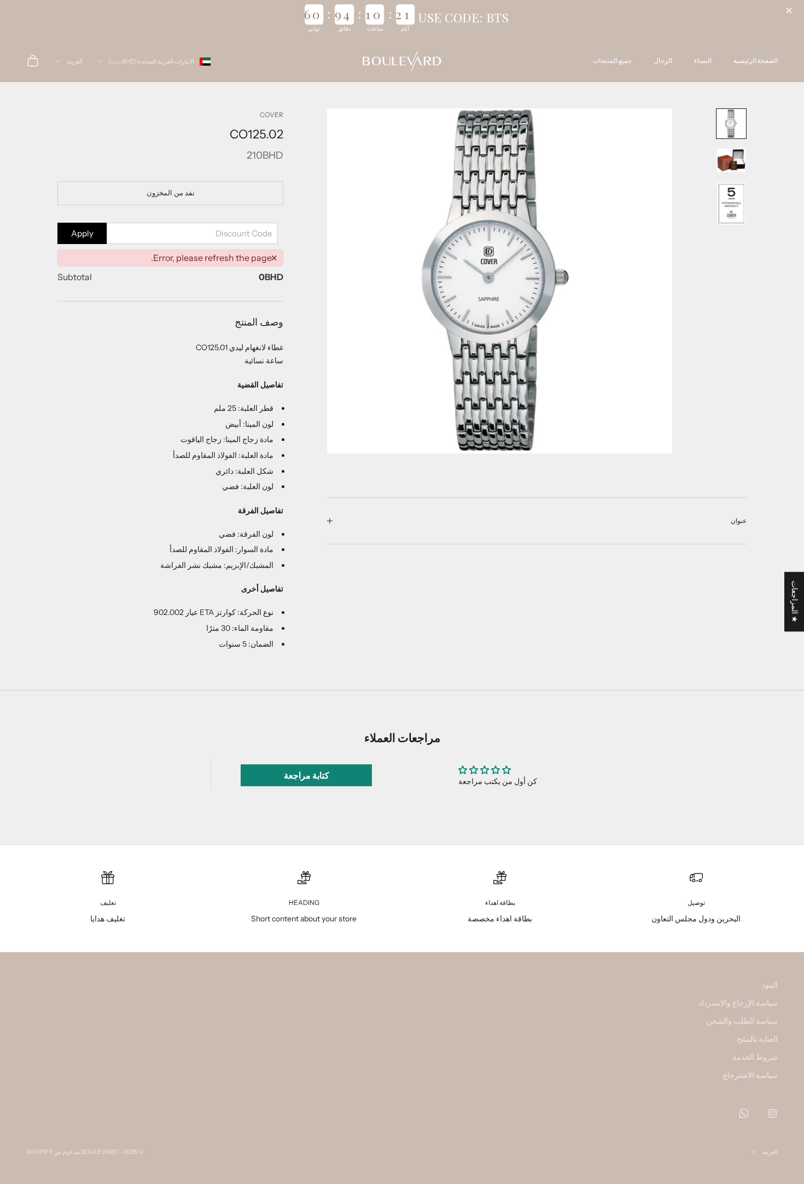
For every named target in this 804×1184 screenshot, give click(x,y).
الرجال (663, 60)
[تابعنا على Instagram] (772, 1113)
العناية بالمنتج (757, 1039)
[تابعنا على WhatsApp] (743, 1113)
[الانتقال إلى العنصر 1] (731, 123)
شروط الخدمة (755, 1057)
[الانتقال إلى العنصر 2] (731, 160)
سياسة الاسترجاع (750, 1075)
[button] (790, 11)
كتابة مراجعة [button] (306, 775)
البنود (770, 985)
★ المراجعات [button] (795, 602)
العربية (75, 61)
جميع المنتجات (612, 60)
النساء (703, 60)
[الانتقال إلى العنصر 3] (731, 203)
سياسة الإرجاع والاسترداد (738, 1003)
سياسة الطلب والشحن (742, 1021)
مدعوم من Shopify (53, 1152)
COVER (271, 115)
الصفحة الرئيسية (755, 60)
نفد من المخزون (171, 192)
